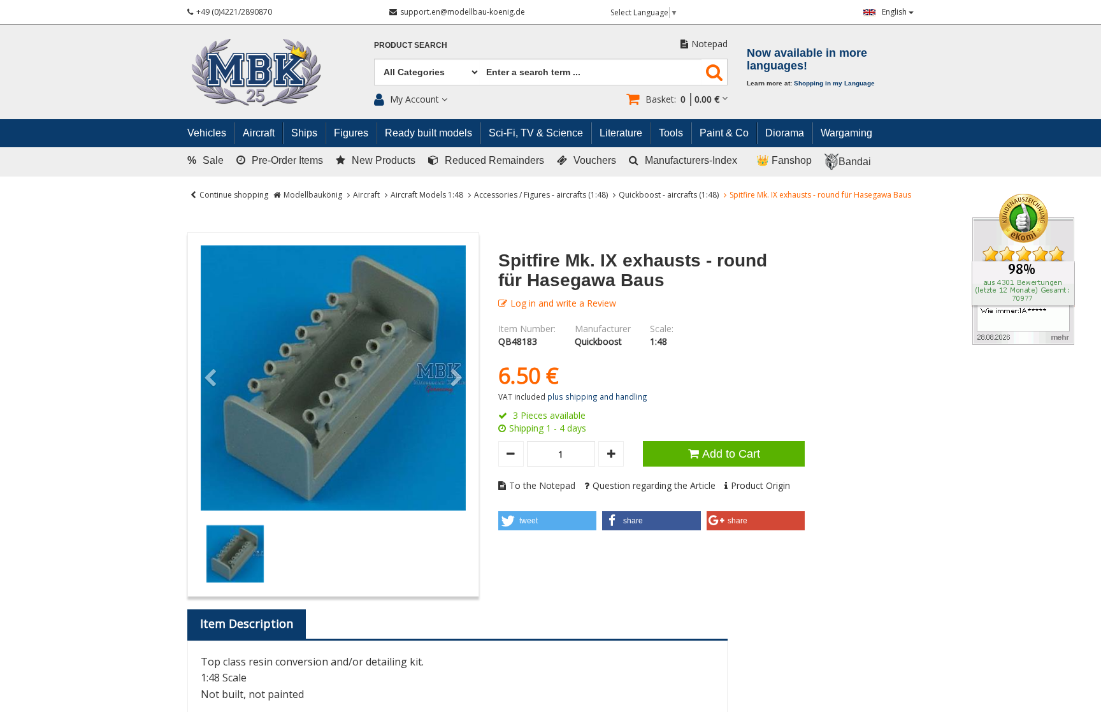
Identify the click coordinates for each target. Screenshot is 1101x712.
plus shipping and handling (597, 396)
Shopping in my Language (834, 83)
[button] (547, 520)
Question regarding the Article (654, 485)
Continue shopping (233, 194)
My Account (414, 99)
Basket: (682, 99)
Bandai (854, 161)
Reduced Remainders (494, 160)
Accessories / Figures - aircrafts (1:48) (541, 194)
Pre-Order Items (287, 160)
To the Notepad (542, 485)
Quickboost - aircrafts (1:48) (669, 194)
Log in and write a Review (563, 303)
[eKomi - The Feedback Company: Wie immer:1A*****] (1023, 268)
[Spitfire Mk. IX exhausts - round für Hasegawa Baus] (333, 378)
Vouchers (594, 160)
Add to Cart (731, 453)
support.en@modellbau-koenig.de (462, 11)
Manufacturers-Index (691, 160)
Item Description (246, 623)
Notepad (709, 44)
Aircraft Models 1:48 (427, 194)
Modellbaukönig (313, 194)
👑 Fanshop (784, 160)
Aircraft (366, 194)
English (895, 11)
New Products (383, 160)
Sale (205, 160)
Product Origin (760, 485)
